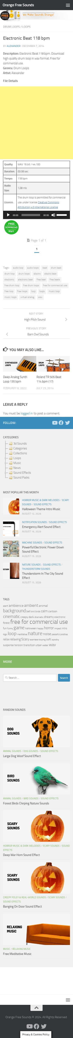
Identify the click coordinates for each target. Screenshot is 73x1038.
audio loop (18, 267)
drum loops (24, 273)
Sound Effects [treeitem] (22, 473)
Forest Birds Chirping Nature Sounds (26, 803)
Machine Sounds (32, 542)
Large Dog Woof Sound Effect (22, 756)
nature (35, 633)
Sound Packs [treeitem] (21, 477)
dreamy (49, 617)
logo (5, 634)
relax (6, 639)
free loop (8, 291)
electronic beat (25, 279)
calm (44, 611)
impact (57, 628)
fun (5, 628)
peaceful (56, 634)
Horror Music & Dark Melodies (41, 500)
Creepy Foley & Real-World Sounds (24, 897)
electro (37, 273)
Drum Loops (11, 27)
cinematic (11, 616)
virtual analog (27, 297)
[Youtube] (54, 422)
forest (6, 622)
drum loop (9, 273)
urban (38, 645)
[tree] (36, 460)
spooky (55, 639)
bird (33, 611)
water (45, 645)
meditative (22, 634)
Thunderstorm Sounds (36, 569)
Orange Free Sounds (18, 5)
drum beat (56, 267)
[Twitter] (67, 422)
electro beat (50, 273)
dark (31, 617)
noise (47, 634)
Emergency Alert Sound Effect (41, 527)
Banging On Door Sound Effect (22, 906)
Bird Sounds (31, 798)
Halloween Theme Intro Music (41, 509)
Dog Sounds (31, 751)
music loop (54, 291)
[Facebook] (61, 422)
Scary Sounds (51, 845)
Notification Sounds (34, 522)
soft (48, 639)
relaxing (15, 639)
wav (40, 297)
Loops (26, 27)
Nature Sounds (31, 564)
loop (33, 291)
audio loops (33, 267)
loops (42, 291)
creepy (24, 617)
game (19, 627)
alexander (13, 46)
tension (18, 645)
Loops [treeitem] (17, 458)
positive (64, 634)
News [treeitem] (17, 468)
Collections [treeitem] (20, 453)
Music (6, 949)
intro (64, 628)
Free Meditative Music (17, 954)
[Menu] (68, 5)
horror (49, 628)
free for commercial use (55, 285)
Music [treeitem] (17, 463)
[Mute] (53, 215)
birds (37, 611)
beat (45, 267)
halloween (31, 628)
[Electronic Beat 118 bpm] (11, 233)
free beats (55, 279)
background (14, 610)
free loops (22, 291)
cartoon (52, 611)
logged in (27, 413)
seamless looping (38, 639)
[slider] (62, 214)
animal (43, 606)
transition (29, 645)
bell (28, 611)
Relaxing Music (21, 949)
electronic (9, 279)
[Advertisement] (36, 122)
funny (10, 628)
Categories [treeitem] (20, 448)
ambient (31, 605)
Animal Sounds (12, 751)
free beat (41, 279)
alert (5, 605)
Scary (25, 639)
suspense (8, 645)
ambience (16, 605)
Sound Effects (43, 504)
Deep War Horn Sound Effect (21, 855)
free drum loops (31, 285)
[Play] (8, 215)
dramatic (38, 617)
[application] (36, 215)
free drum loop (11, 285)
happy (40, 628)
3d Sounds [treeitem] (20, 443)
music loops (10, 297)
